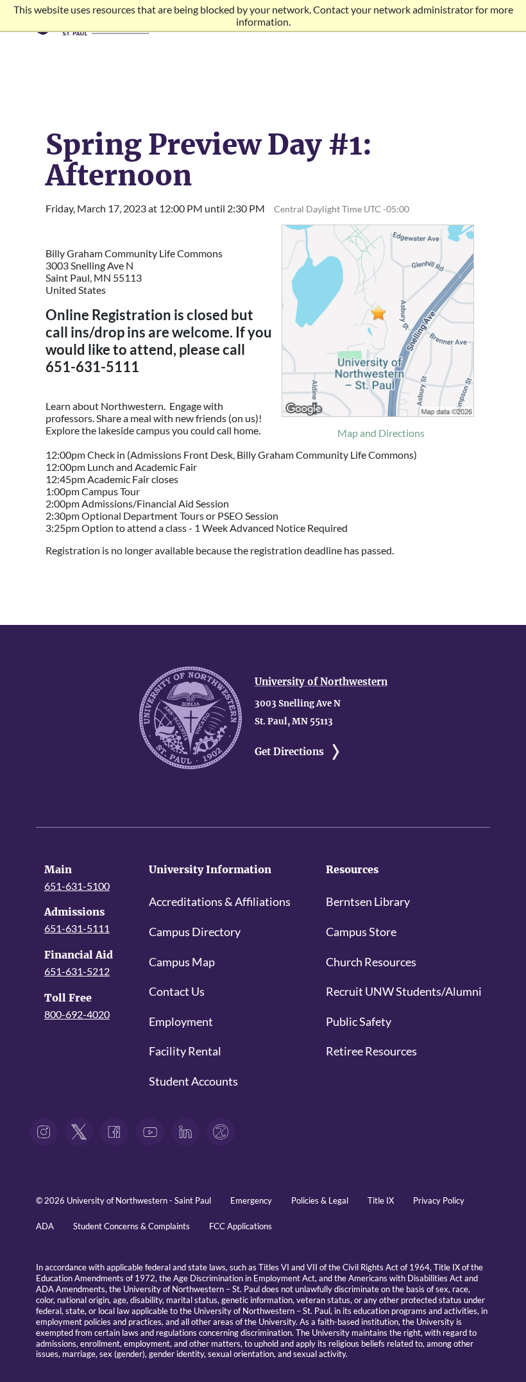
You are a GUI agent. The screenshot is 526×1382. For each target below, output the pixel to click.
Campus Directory (195, 932)
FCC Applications (240, 1226)
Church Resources (371, 962)
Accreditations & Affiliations (220, 902)
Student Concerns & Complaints (131, 1226)
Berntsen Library (368, 902)
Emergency (251, 1200)
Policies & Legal (319, 1200)
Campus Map (182, 962)
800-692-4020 (77, 1014)
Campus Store (361, 932)
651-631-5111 (77, 928)
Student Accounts (193, 1081)
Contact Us (177, 991)
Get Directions (289, 752)
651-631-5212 (77, 971)
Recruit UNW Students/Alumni (404, 991)
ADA (45, 1226)
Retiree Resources (371, 1051)
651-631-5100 (77, 886)
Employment (181, 1021)
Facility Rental (185, 1051)
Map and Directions (381, 433)
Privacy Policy (438, 1200)
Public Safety (358, 1021)
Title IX (381, 1200)
